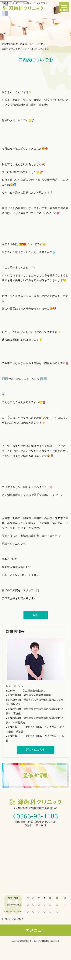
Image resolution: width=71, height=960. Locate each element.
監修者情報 (35, 775)
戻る (35, 615)
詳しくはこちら (35, 749)
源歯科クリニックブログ (14, 48)
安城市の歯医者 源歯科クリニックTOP (22, 44)
